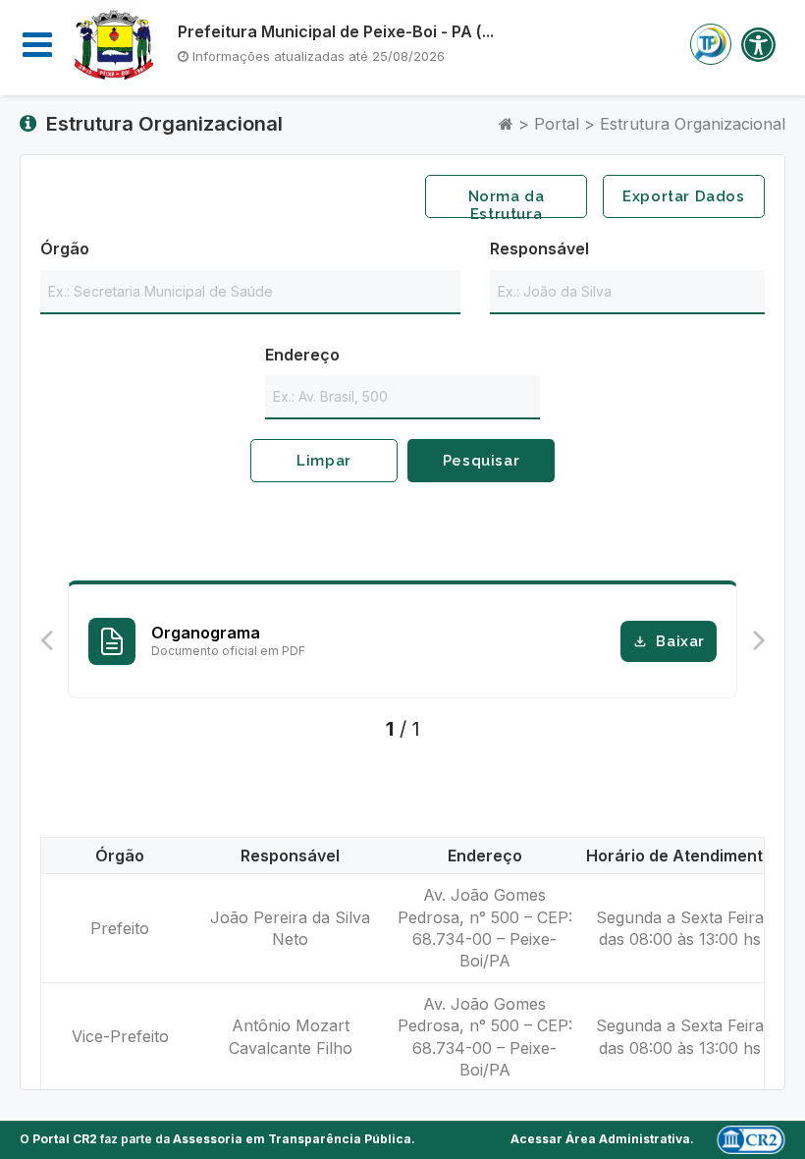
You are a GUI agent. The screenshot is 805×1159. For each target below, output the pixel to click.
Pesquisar (481, 460)
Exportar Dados (683, 196)
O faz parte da (215, 1138)
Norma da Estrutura (506, 203)
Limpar (323, 460)
